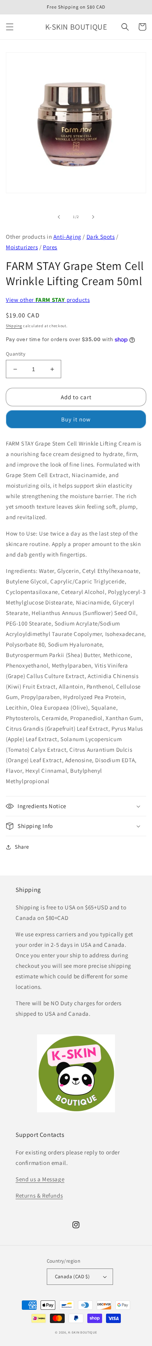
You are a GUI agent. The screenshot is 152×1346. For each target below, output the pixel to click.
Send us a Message (40, 1179)
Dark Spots (101, 236)
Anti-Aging (67, 236)
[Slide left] (58, 217)
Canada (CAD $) (72, 1276)
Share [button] (22, 846)
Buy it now (76, 419)
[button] (9, 26)
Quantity (15, 354)
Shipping (14, 325)
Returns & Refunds (39, 1195)
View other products (48, 299)
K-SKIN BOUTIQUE (82, 1332)
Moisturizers (22, 247)
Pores (50, 247)
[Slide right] (93, 217)
